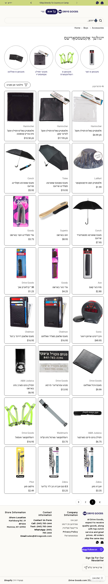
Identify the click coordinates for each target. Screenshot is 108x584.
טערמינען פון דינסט (70, 524)
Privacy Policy (70, 531)
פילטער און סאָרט (15, 85)
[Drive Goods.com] (68, 11)
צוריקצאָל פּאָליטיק (70, 528)
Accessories (98, 28)
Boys (86, 28)
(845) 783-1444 (44, 523)
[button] (52, 11)
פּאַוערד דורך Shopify (13, 580)
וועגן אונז (74, 520)
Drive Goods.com (78, 580)
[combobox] (54, 20)
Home (77, 28)
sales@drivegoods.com (39, 536)
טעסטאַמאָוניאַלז (71, 535)
